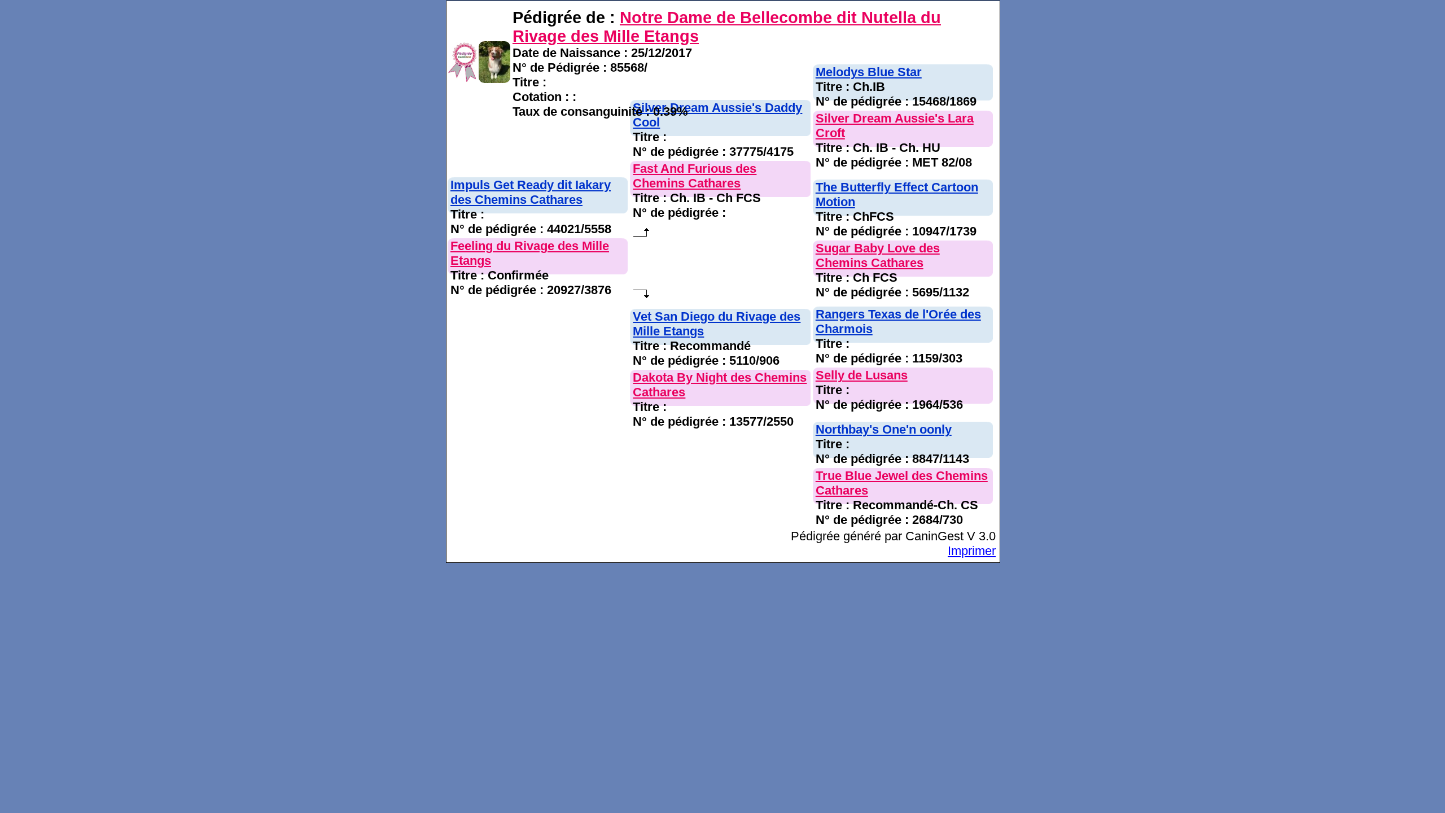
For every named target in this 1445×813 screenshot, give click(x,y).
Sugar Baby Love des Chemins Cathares (878, 255)
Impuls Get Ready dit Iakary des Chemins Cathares (530, 192)
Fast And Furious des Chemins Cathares (694, 175)
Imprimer (972, 551)
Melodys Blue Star (869, 72)
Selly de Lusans (862, 375)
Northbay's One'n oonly (884, 429)
